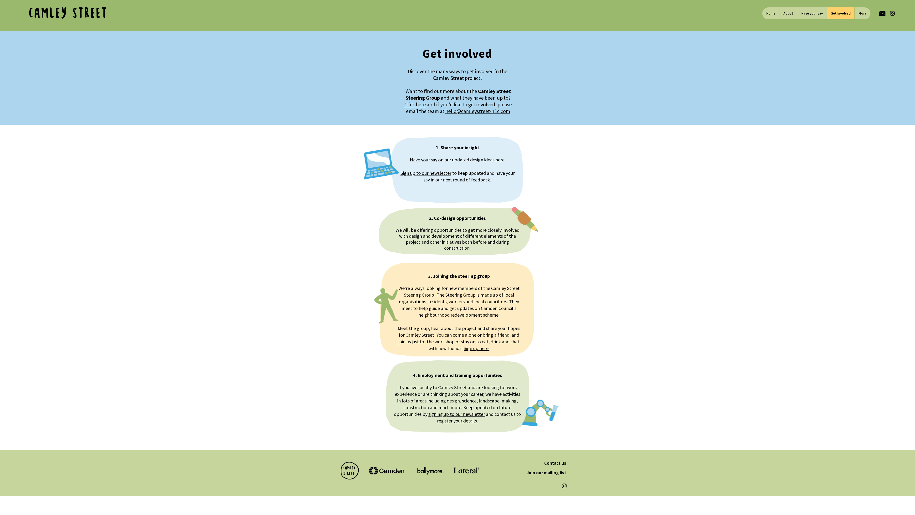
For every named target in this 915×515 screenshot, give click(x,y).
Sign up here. (476, 348)
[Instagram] (892, 13)
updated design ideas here (478, 160)
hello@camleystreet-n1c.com (477, 111)
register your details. (457, 421)
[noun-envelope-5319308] (882, 13)
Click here (415, 104)
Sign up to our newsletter (426, 173)
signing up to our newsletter (456, 414)
